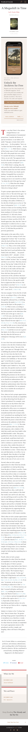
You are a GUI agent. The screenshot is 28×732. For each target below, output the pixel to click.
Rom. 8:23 (5, 330)
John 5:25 (5, 245)
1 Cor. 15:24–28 (21, 577)
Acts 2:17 (14, 297)
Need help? (20, 120)
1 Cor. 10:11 (5, 183)
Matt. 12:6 (22, 532)
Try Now (13, 102)
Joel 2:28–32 (19, 302)
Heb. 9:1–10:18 (18, 488)
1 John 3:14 (16, 289)
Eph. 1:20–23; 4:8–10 (7, 580)
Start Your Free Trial (13, 722)
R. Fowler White (14, 12)
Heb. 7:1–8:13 (14, 424)
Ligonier (16, 727)
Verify (19, 116)
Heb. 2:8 (10, 587)
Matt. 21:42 (12, 535)
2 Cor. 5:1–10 (10, 323)
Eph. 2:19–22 (9, 542)
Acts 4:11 (19, 535)
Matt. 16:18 (18, 539)
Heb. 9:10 (18, 205)
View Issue (14, 33)
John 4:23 (19, 285)
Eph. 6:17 (19, 594)
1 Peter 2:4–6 (18, 542)
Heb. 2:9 (4, 591)
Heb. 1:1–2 (8, 149)
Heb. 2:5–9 (18, 580)
